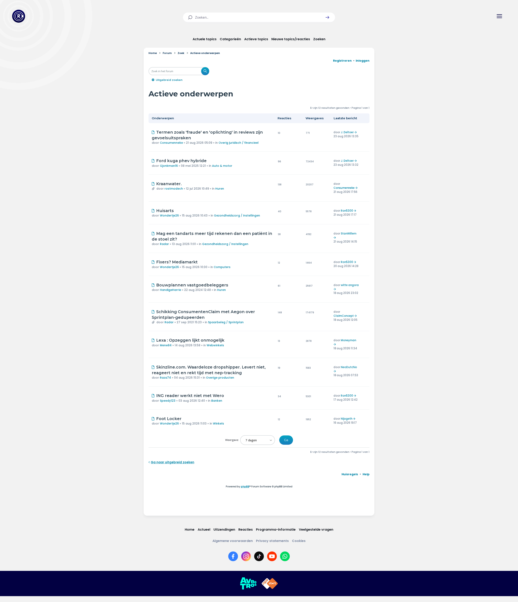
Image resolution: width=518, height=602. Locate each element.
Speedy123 (167, 401)
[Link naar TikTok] (259, 556)
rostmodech (174, 189)
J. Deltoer (347, 132)
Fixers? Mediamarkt (177, 262)
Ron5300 (347, 211)
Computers (222, 267)
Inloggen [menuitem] (362, 61)
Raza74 (165, 378)
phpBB (245, 486)
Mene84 (166, 345)
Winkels (218, 423)
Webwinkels (215, 345)
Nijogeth (346, 419)
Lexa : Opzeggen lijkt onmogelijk (190, 340)
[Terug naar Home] (18, 16)
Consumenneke (171, 143)
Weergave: (232, 440)
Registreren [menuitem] (342, 61)
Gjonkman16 (169, 166)
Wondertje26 (169, 215)
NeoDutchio (349, 367)
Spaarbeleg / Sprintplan (226, 322)
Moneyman (348, 340)
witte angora (350, 285)
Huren (219, 189)
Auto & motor (222, 166)
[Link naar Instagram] (246, 556)
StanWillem (348, 234)
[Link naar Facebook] (233, 556)
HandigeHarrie (170, 290)
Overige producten (220, 378)
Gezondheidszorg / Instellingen (237, 215)
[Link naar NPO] (269, 583)
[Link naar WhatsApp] (285, 556)
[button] (327, 17)
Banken (216, 401)
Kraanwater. (169, 183)
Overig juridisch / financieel (239, 143)
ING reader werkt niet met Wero (190, 395)
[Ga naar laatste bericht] (356, 132)
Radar (164, 244)
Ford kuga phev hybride (181, 160)
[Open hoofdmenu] (499, 16)
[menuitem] (350, 474)
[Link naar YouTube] (272, 556)
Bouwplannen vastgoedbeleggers (192, 285)
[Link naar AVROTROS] (248, 583)
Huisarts (165, 210)
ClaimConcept (343, 316)
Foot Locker (169, 418)
